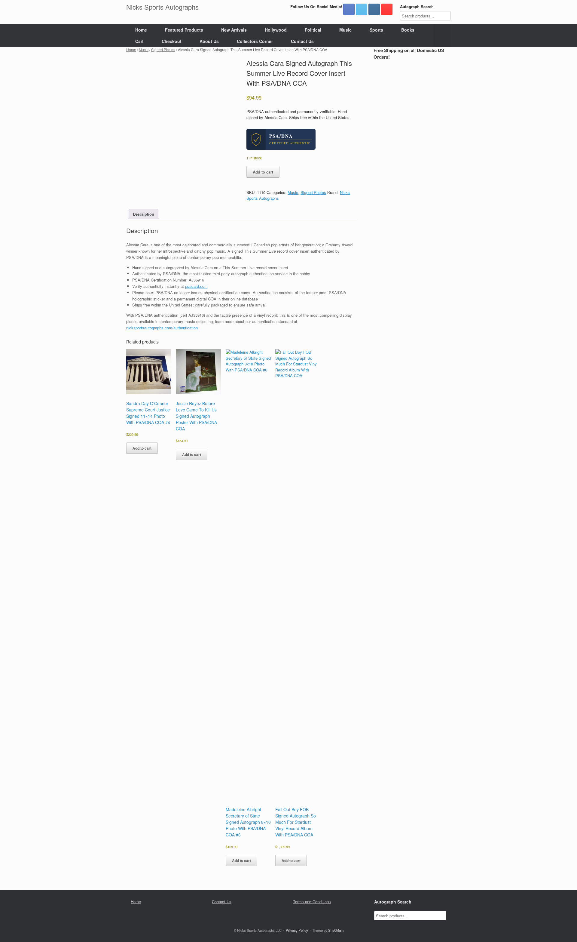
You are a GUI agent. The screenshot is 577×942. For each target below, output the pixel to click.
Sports (376, 30)
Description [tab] (143, 214)
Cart (139, 41)
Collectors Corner (255, 41)
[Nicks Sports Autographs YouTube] (386, 9)
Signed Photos (163, 49)
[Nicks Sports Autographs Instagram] (374, 9)
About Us (209, 41)
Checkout (172, 41)
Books (407, 30)
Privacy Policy (297, 930)
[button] (442, 35)
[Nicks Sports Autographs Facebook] (349, 9)
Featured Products (184, 30)
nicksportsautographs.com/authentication (162, 328)
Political (313, 30)
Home (141, 30)
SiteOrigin (335, 930)
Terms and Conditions (312, 901)
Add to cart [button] (142, 448)
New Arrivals (234, 30)
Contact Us (302, 41)
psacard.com (196, 286)
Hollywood (276, 30)
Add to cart (263, 172)
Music (345, 30)
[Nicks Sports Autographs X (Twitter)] (361, 9)
